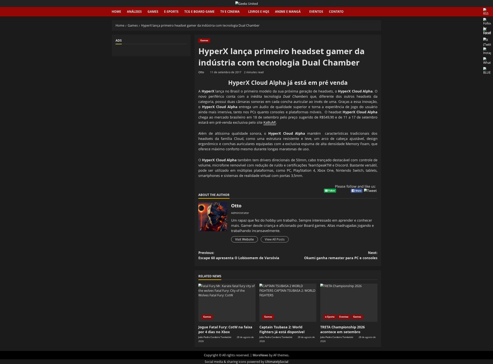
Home (116, 11)
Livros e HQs (258, 11)
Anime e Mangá (288, 11)
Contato (336, 11)
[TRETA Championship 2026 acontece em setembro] (348, 303)
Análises (134, 11)
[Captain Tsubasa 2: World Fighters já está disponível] (288, 303)
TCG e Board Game (199, 11)
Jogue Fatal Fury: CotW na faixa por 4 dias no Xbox (225, 329)
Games (153, 11)
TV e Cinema (230, 11)
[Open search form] (380, 11)
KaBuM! (269, 122)
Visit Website (244, 239)
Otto (201, 72)
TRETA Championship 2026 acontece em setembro (342, 329)
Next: (340, 255)
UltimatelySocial (276, 362)
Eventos (316, 11)
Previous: (238, 255)
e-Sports (171, 11)
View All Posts (275, 239)
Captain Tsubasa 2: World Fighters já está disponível (281, 329)
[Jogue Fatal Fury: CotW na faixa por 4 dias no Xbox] (227, 303)
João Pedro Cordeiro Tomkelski (214, 337)
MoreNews (260, 355)
